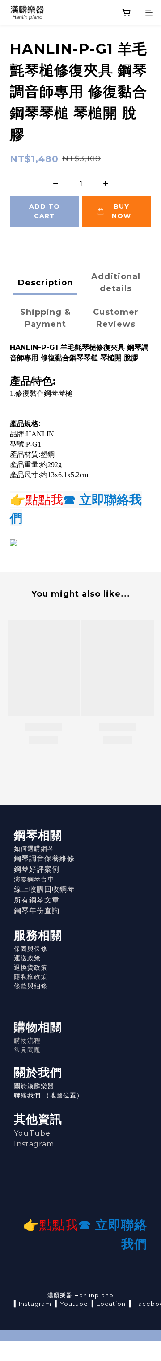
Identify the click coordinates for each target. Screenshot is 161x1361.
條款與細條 (30, 986)
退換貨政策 (30, 967)
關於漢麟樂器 (34, 1086)
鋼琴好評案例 (36, 869)
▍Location (109, 1303)
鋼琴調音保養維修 (44, 858)
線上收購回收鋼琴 (44, 889)
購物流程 (27, 1040)
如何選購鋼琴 (34, 849)
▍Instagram (32, 1303)
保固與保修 (30, 949)
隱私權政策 (30, 977)
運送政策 (27, 958)
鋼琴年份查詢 (36, 910)
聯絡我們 (27, 1095)
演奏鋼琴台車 (34, 879)
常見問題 (27, 1050)
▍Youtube (71, 1303)
